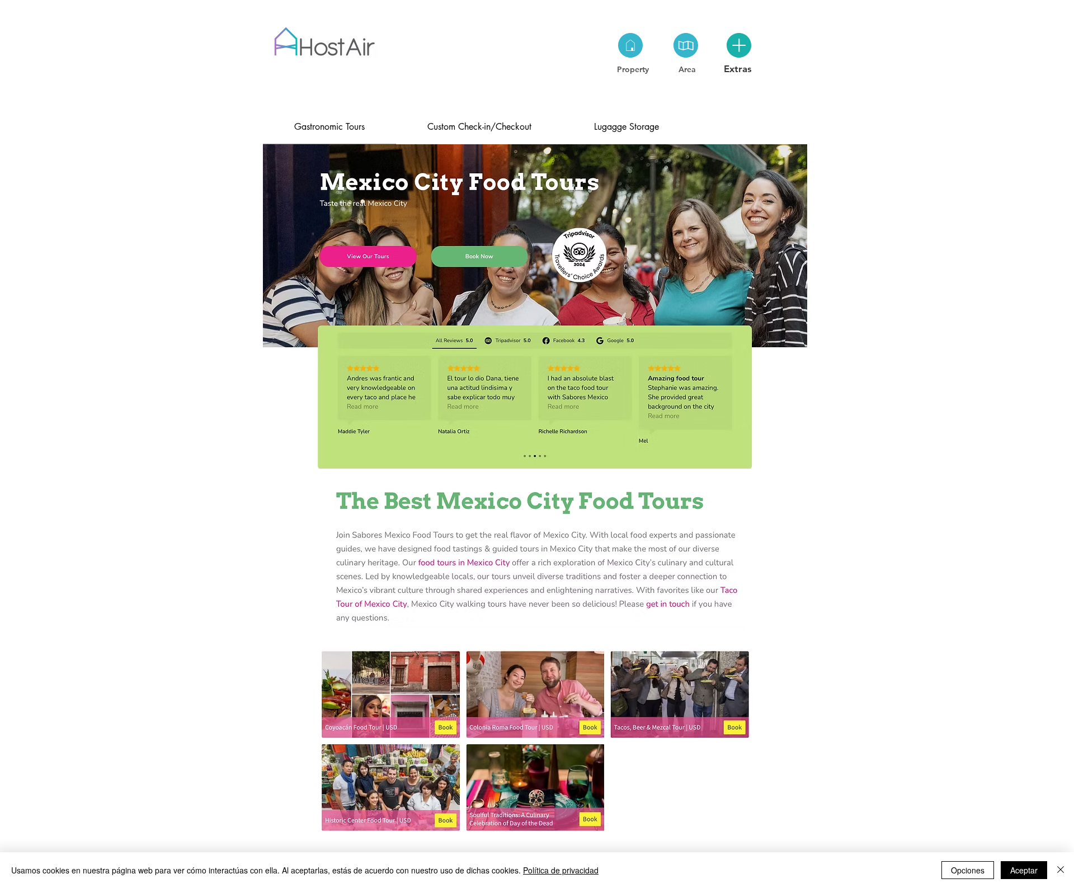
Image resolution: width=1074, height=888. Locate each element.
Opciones (967, 870)
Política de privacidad (561, 870)
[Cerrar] (1060, 870)
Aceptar (1024, 870)
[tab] (329, 127)
